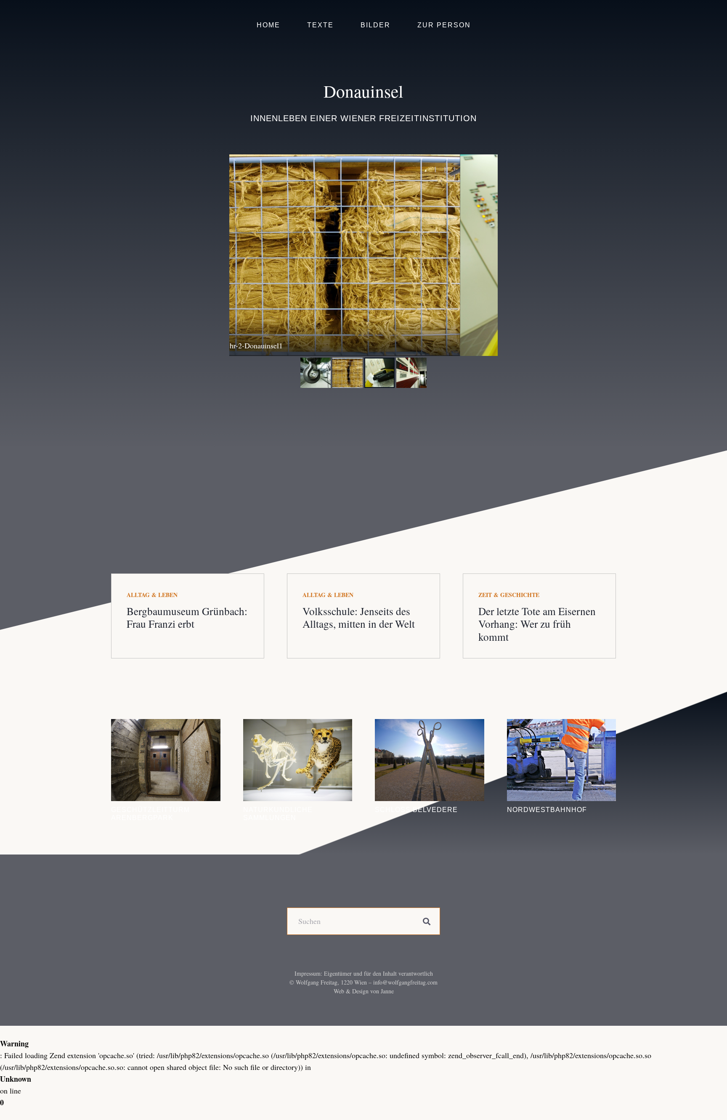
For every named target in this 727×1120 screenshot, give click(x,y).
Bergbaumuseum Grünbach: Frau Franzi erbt (187, 617)
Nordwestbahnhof (547, 809)
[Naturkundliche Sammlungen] (298, 760)
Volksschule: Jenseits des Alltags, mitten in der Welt (358, 617)
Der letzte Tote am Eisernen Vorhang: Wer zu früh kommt (537, 623)
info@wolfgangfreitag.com (405, 982)
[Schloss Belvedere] (429, 760)
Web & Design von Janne (364, 991)
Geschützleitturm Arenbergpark (150, 813)
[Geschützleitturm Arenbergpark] (165, 760)
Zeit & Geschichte (508, 594)
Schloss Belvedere (416, 809)
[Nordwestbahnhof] (561, 760)
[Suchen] (426, 921)
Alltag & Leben (152, 594)
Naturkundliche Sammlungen (278, 813)
